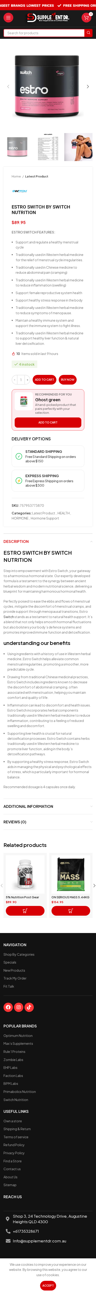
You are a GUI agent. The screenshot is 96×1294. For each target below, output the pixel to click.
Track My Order (15, 978)
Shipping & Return (17, 1129)
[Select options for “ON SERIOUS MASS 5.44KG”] (70, 911)
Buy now (67, 379)
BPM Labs (10, 1083)
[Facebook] (8, 1007)
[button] (25, 911)
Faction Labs (13, 1075)
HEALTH (64, 513)
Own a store (12, 1121)
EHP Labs (10, 1067)
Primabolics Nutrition (19, 1091)
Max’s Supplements (18, 1043)
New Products (14, 970)
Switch (8, 617)
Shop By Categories (18, 954)
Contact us (12, 1169)
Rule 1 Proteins (14, 1051)
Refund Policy (14, 1145)
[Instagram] (18, 1007)
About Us (10, 1177)
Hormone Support (45, 518)
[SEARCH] (88, 33)
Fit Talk (8, 986)
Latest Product (36, 176)
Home (16, 176)
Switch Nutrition (15, 1100)
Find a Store (12, 1161)
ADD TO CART (48, 422)
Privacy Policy (14, 1153)
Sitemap (10, 1185)
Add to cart (44, 379)
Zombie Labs (13, 1060)
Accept (48, 1285)
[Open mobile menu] (8, 17)
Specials (9, 962)
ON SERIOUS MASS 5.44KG (70, 897)
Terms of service (15, 1137)
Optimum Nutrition (18, 1035)
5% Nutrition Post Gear (22, 897)
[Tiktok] (29, 1007)
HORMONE (20, 518)
